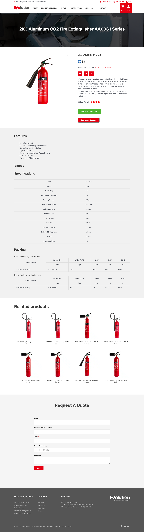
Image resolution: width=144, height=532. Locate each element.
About (35, 8)
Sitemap (58, 526)
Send (39, 468)
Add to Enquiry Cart (89, 111)
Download (89, 8)
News (63, 8)
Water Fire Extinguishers (22, 513)
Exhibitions (41, 508)
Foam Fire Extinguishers (22, 511)
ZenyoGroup (35, 526)
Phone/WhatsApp (40, 446)
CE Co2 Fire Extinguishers (103, 67)
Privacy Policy (67, 526)
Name (36, 418)
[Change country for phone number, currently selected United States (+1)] (36, 450)
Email (36, 437)
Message (38, 455)
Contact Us (41, 505)
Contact (102, 8)
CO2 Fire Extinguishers (22, 502)
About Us (41, 502)
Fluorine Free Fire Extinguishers (20, 506)
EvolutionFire (24, 526)
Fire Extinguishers (49, 8)
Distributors (76, 8)
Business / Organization (43, 427)
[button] (68, 56)
